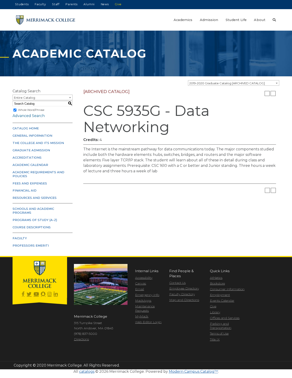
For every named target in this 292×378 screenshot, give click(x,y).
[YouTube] (36, 294)
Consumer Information (227, 289)
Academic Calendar (30, 165)
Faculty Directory (182, 294)
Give (118, 4)
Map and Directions (184, 300)
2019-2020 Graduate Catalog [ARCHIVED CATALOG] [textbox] (227, 83)
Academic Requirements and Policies (38, 174)
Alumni (89, 4)
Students (22, 4)
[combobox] (233, 83)
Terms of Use (219, 333)
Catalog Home (26, 128)
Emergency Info (147, 295)
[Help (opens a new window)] (273, 93)
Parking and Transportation (220, 326)
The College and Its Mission (38, 143)
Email (139, 289)
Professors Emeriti (31, 245)
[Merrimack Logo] (45, 20)
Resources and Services (35, 198)
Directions (81, 339)
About (259, 20)
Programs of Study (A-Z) (35, 220)
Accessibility (143, 278)
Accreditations (27, 157)
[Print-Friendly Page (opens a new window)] (267, 93)
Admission (209, 20)
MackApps (143, 300)
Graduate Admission (31, 150)
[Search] (274, 20)
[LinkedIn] (56, 294)
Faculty (40, 4)
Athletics (216, 278)
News (105, 4)
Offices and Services (225, 318)
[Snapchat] (43, 294)
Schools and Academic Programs (33, 210)
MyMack (141, 316)
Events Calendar (222, 300)
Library (215, 312)
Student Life (236, 20)
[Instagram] (49, 294)
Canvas (140, 283)
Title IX (215, 339)
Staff (56, 4)
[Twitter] (29, 294)
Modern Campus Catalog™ (193, 371)
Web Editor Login (148, 322)
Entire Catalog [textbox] (24, 97)
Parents (71, 4)
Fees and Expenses (30, 183)
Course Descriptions (32, 227)
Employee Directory (184, 288)
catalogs (86, 371)
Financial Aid (24, 190)
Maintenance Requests (145, 308)
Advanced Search (29, 116)
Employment (220, 295)
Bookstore (217, 283)
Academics (183, 20)
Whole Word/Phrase (31, 110)
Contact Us (177, 283)
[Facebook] (23, 294)
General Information (32, 135)
